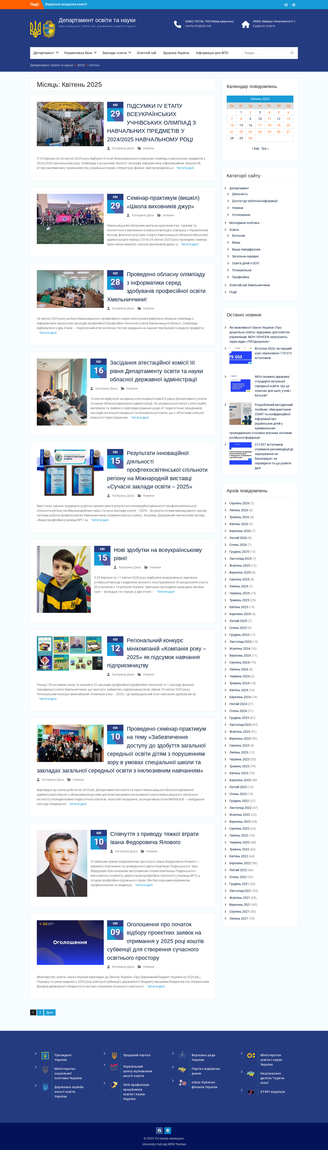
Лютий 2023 (238, 787)
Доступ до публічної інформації (254, 201)
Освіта (234, 230)
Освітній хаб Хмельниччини (249, 285)
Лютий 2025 (238, 621)
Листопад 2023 (240, 724)
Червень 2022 (239, 842)
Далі (49, 1012)
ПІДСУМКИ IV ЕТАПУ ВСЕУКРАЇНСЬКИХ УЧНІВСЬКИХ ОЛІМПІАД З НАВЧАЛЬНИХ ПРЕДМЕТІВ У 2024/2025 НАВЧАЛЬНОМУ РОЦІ (151, 122)
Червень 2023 (239, 759)
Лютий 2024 (238, 704)
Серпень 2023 (239, 745)
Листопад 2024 (240, 641)
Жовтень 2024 (239, 648)
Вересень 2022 (240, 821)
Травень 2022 (239, 849)
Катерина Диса (123, 148)
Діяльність (240, 194)
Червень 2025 (239, 593)
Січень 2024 (238, 711)
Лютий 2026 (238, 538)
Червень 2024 (239, 676)
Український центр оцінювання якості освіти (137, 1071)
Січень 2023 (238, 794)
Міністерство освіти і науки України (271, 1059)
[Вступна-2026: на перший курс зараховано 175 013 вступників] (240, 358)
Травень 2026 (239, 517)
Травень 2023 (239, 766)
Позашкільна (241, 270)
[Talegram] (294, 4)
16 (250, 125)
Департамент (43, 53)
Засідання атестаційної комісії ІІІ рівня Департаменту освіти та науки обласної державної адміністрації (156, 370)
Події (233, 292)
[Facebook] (286, 4)
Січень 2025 (238, 628)
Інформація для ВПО (212, 53)
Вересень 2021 (240, 904)
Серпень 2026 (239, 503)
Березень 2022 (240, 863)
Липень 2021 (238, 918)
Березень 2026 (240, 531)
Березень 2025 (240, 614)
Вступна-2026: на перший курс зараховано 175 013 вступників (273, 353)
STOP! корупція (272, 1092)
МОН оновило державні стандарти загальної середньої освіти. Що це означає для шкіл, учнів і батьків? (273, 386)
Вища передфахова (246, 249)
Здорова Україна (176, 53)
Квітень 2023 (238, 773)
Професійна (240, 277)
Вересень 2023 (240, 738)
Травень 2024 (239, 683)
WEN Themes (177, 1144)
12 (278, 119)
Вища (236, 242)
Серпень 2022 (239, 828)
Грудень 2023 (239, 718)
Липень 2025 (238, 586)
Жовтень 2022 (239, 814)
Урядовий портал (137, 1055)
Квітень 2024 (238, 690)
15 (241, 125)
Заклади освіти (114, 53)
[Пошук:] (270, 53)
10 (260, 119)
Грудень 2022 (239, 801)
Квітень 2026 (238, 524)
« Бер (255, 148)
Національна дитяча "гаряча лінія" (272, 1078)
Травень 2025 (239, 600)
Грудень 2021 (239, 884)
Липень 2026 (238, 510)
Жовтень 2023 (239, 731)
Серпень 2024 (239, 662)
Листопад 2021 (240, 891)
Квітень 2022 (238, 856)
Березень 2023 (240, 780)
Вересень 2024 (240, 655)
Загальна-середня (245, 256)
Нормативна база (78, 53)
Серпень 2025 (239, 579)
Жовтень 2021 (239, 898)
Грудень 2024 (239, 635)
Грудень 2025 (239, 551)
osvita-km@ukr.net (198, 26)
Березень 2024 (240, 697)
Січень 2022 (238, 877)
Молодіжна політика (244, 223)
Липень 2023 (238, 752)
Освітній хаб (146, 53)
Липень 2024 (238, 669)
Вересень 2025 (240, 572)
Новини (148, 148)
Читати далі (185, 168)
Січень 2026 (238, 545)
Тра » (265, 148)
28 (232, 138)
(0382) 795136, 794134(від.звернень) (209, 21)
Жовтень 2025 (239, 565)
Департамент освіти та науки (97, 20)
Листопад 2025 (240, 558)
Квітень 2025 (238, 607)
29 (241, 138)
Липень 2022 (238, 835)
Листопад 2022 (240, 808)
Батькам (238, 235)
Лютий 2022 (238, 870)
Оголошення (241, 215)
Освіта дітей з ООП (245, 263)
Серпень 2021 (239, 911)
